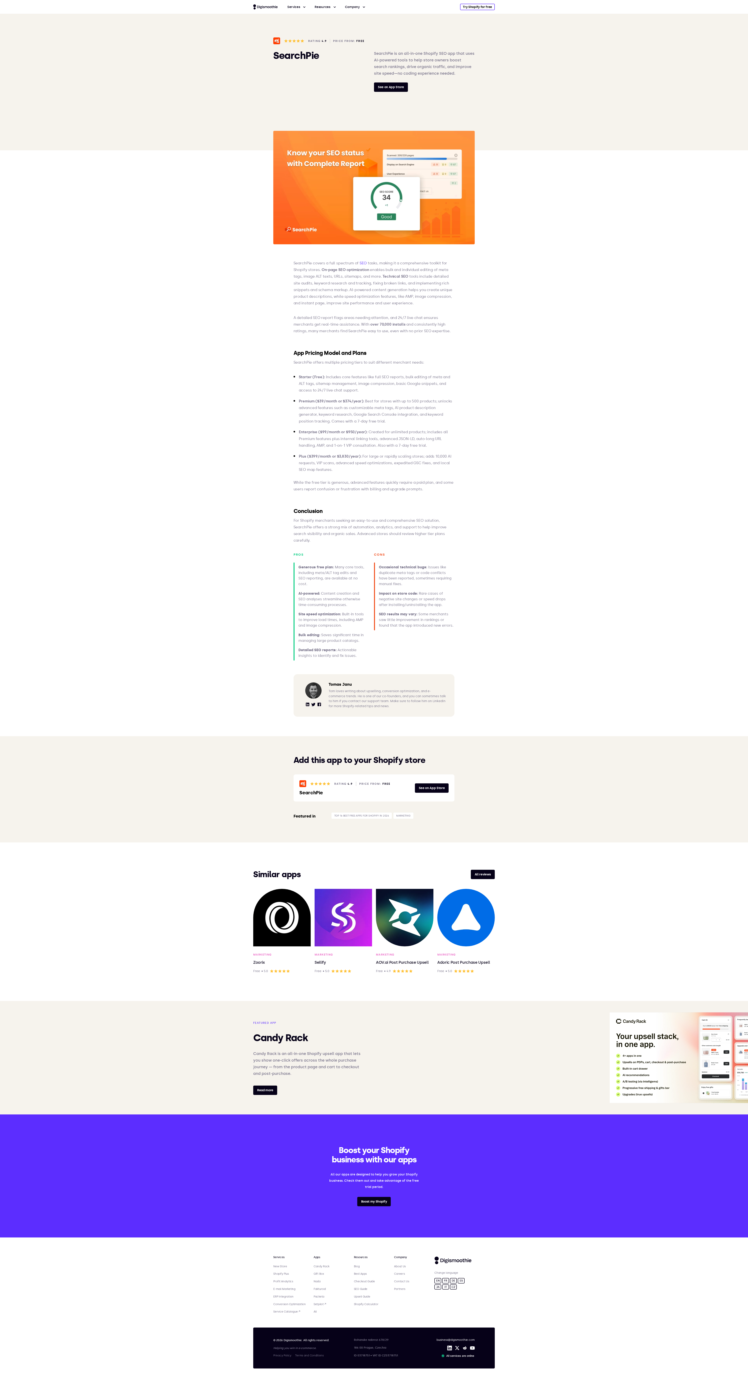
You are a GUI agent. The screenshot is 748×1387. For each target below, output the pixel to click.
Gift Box (319, 1273)
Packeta (319, 1296)
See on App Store (391, 87)
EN (437, 1280)
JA (437, 1287)
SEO (363, 263)
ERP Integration (283, 1296)
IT (446, 1287)
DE (453, 1280)
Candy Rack (321, 1266)
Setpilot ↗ (320, 1304)
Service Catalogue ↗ (286, 1311)
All (315, 1311)
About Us (400, 1266)
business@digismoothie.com (456, 1340)
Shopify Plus (281, 1273)
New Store (280, 1266)
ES (461, 1280)
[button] (296, 7)
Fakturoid (320, 1289)
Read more (265, 1090)
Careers (399, 1273)
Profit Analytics (283, 1281)
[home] (265, 7)
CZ (453, 1287)
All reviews (483, 874)
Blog (357, 1266)
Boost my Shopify (374, 1201)
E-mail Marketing (284, 1289)
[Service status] (458, 1356)
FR (445, 1280)
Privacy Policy (282, 1355)
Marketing (403, 815)
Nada (317, 1281)
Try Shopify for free (477, 7)
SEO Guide (360, 1289)
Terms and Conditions (309, 1355)
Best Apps (360, 1273)
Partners (399, 1289)
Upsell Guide (362, 1296)
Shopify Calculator (366, 1304)
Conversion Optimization (289, 1304)
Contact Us (401, 1281)
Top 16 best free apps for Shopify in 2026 (361, 815)
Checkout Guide (364, 1281)
